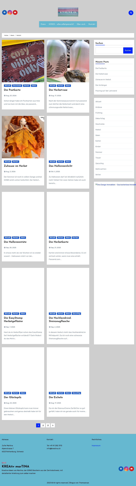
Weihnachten (101, 169)
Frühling (99, 113)
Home (43, 24)
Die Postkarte (12, 90)
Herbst (26, 85)
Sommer (99, 152)
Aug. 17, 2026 (56, 96)
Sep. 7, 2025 (10, 327)
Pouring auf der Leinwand (106, 91)
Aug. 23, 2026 (11, 96)
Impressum (96, 446)
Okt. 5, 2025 (55, 172)
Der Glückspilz (12, 397)
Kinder (98, 147)
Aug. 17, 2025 (56, 403)
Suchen (99, 43)
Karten (75, 237)
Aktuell (7, 85)
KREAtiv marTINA (15, 466)
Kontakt (92, 24)
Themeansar (84, 483)
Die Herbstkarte (58, 242)
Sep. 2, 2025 (55, 327)
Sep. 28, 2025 (11, 248)
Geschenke (17, 85)
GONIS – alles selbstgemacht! (61, 24)
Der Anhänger (101, 85)
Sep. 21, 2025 (56, 248)
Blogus (72, 483)
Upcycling (76, 313)
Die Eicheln (56, 397)
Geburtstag (100, 118)
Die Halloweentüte (15, 242)
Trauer (98, 158)
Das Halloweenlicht (60, 166)
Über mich (81, 24)
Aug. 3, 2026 (10, 172)
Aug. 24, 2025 (11, 403)
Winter (98, 175)
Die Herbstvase (58, 90)
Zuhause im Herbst (15, 166)
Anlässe (99, 107)
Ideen (34, 85)
